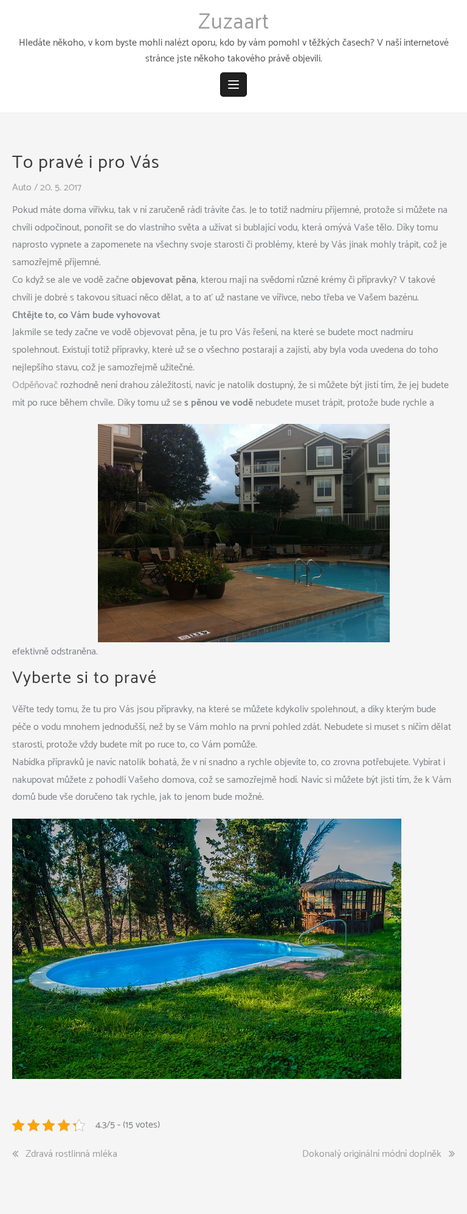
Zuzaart (233, 22)
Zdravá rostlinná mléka (71, 1154)
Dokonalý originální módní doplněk (371, 1154)
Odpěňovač (35, 385)
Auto (22, 187)
